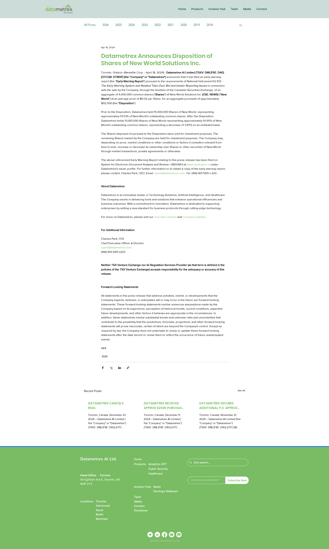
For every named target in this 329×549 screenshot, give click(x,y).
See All (241, 390)
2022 (158, 25)
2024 (132, 25)
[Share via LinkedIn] (119, 367)
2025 (118, 25)
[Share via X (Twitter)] (111, 367)
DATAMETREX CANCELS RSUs (106, 405)
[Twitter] (150, 534)
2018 (210, 25)
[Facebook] (164, 534)
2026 (105, 25)
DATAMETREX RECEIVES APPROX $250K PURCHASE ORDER (163, 405)
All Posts (90, 25)
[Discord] (179, 534)
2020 (184, 25)
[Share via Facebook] (102, 367)
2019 (197, 25)
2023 (145, 25)
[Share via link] (128, 367)
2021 (171, 25)
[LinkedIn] (157, 534)
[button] (197, 9)
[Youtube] (171, 534)
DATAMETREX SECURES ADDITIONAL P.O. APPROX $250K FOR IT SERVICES (218, 405)
